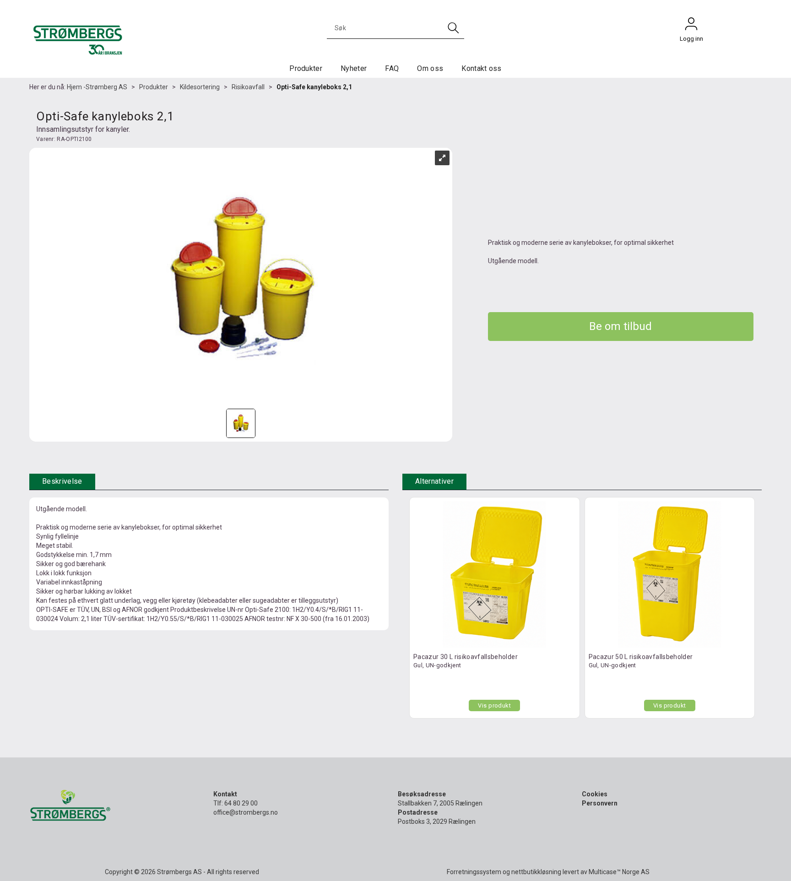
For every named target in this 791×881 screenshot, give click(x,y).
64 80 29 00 (241, 803)
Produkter (305, 68)
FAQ (392, 68)
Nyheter (354, 68)
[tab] (62, 482)
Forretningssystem (474, 872)
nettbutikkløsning (536, 872)
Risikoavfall (248, 87)
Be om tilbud (620, 326)
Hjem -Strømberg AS (97, 87)
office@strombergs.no (245, 812)
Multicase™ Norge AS (619, 872)
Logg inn (691, 26)
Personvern (600, 803)
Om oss (430, 68)
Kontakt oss (481, 68)
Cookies (594, 794)
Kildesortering (200, 87)
